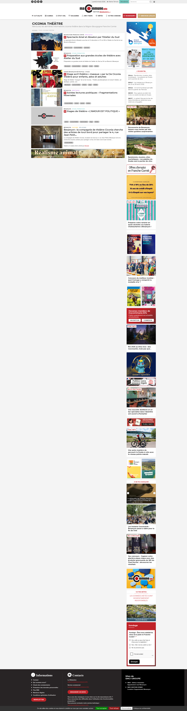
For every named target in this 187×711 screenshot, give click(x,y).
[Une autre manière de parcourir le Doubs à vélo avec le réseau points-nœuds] (141, 438)
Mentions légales (39, 692)
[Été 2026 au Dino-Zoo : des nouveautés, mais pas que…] (141, 334)
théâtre (96, 66)
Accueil (34, 30)
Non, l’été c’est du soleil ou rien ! (142, 645)
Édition (96, 12)
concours (84, 66)
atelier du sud (68, 47)
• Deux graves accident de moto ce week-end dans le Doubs (139, 94)
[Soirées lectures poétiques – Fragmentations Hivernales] (46, 97)
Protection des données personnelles (45, 687)
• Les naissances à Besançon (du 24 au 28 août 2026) (140, 83)
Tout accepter (101, 708)
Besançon (67, 53)
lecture (76, 103)
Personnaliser (126, 708)
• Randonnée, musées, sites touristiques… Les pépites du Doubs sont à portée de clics (140, 77)
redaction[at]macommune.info (78, 682)
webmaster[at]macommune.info (78, 705)
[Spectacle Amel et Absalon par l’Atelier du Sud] (46, 41)
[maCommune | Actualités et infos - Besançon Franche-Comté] (93, 8)
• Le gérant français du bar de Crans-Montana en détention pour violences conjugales (140, 100)
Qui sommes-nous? (39, 682)
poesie (82, 103)
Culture (75, 127)
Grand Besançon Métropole (74, 72)
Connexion (148, 320)
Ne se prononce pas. (138, 647)
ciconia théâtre (78, 47)
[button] (151, 2)
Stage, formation (78, 53)
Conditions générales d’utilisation (44, 695)
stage (90, 84)
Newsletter (39, 699)
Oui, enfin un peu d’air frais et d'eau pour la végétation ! (141, 641)
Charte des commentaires (41, 685)
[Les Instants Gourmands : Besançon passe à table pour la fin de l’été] (141, 514)
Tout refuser (114, 708)
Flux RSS (36, 690)
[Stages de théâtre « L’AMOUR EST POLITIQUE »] (46, 116)
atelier (66, 121)
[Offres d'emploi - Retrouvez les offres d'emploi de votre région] (141, 173)
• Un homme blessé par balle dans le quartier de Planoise (140, 88)
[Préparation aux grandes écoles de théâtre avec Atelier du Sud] (46, 60)
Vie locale (82, 127)
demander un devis (78, 692)
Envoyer (134, 662)
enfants (84, 84)
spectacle (86, 47)
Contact (35, 680)
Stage (87, 72)
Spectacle (88, 34)
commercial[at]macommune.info (78, 687)
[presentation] (128, 493)
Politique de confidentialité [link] (141, 708)
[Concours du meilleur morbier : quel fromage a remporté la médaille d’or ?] (141, 266)
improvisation (83, 121)
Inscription (134, 320)
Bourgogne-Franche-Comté (74, 34)
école (91, 66)
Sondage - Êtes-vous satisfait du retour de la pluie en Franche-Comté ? (141, 635)
